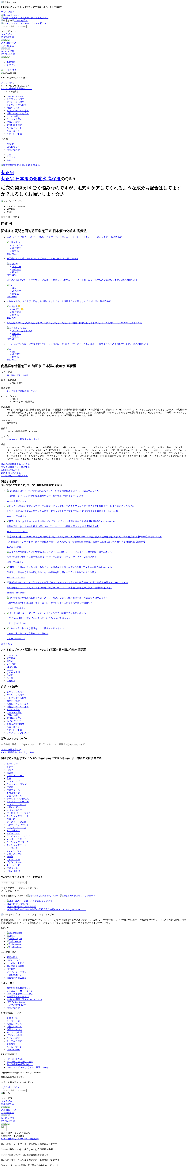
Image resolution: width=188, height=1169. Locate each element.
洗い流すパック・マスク (19, 813)
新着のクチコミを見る (18, 113)
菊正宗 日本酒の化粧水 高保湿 (31, 178)
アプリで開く (7, 12)
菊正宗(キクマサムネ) (17, 375)
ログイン (11, 65)
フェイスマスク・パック (19, 836)
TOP (9, 154)
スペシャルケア (14, 810)
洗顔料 (10, 787)
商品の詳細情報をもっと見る (15, 464)
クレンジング (13, 781)
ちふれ (10, 678)
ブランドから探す (15, 102)
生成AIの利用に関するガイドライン (24, 999)
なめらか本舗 (13, 672)
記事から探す (13, 122)
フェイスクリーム (15, 775)
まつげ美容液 (13, 793)
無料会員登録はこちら (21, 88)
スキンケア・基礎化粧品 (19, 439)
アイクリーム (13, 833)
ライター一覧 (13, 1021)
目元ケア (11, 767)
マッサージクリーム (16, 839)
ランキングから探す (16, 105)
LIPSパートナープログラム (20, 993)
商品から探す (13, 108)
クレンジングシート (16, 851)
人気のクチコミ (14, 1024)
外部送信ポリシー (15, 975)
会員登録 (5, 1087)
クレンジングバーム (16, 845)
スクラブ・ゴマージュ (18, 825)
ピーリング (12, 848)
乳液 (9, 778)
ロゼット (11, 680)
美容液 (10, 772)
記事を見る (6, 644)
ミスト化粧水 (13, 830)
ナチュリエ (12, 655)
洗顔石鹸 (11, 819)
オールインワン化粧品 (18, 799)
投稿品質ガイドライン (18, 996)
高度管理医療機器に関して (20, 1064)
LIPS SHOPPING (15, 96)
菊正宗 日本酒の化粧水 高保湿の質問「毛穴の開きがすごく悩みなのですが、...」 (46, 909)
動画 (9, 160)
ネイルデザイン (14, 128)
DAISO (10, 675)
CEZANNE (12, 667)
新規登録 (11, 62)
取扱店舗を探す (14, 125)
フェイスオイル (14, 796)
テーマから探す (14, 119)
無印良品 (11, 658)
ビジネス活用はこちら (18, 1005)
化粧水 (36, 439)
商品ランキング (14, 1029)
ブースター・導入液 (16, 822)
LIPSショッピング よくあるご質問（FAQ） (28, 1067)
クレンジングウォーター (19, 816)
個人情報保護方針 (15, 966)
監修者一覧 (12, 1018)
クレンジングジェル (16, 804)
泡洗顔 (10, 856)
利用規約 (11, 969)
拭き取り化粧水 (14, 862)
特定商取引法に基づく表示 (20, 1061)
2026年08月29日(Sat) (11, 749)
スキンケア (12, 764)
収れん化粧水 (13, 871)
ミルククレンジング (16, 784)
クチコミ (11, 157)
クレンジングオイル (16, 827)
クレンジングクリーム (18, 842)
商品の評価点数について (19, 988)
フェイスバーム (14, 853)
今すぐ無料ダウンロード (13, 1138)
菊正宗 (7, 172)
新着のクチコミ (14, 1026)
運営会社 (11, 144)
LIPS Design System (16, 1002)
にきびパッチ (13, 859)
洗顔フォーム (13, 790)
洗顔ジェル (12, 868)
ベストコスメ (13, 131)
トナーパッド (13, 865)
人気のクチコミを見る (18, 110)
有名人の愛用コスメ (16, 724)
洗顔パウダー (13, 807)
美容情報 (11, 1044)
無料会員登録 (32, 1138)
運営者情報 (12, 957)
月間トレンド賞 (14, 134)
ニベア (10, 669)
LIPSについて (13, 147)
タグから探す (13, 116)
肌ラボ (10, 661)
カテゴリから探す (15, 99)
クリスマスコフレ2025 (18, 733)
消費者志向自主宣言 (16, 978)
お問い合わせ (13, 150)
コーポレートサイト (16, 963)
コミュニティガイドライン (20, 991)
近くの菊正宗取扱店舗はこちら (22, 391)
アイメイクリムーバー (18, 801)
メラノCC (11, 664)
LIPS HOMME (13, 1049)
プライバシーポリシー (18, 972)
